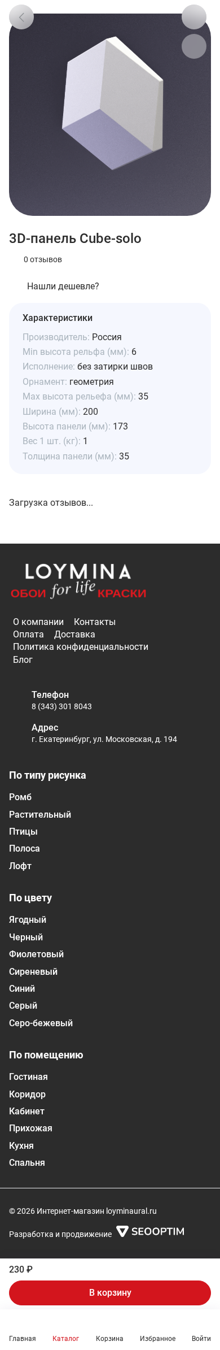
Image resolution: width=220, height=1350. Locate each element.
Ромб (20, 797)
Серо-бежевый (41, 1023)
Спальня (27, 1162)
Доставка (74, 634)
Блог (23, 659)
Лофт (20, 866)
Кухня (21, 1145)
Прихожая (30, 1128)
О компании (38, 622)
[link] (21, 17)
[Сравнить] (194, 46)
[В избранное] (194, 17)
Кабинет (27, 1111)
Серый (23, 1005)
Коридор (27, 1094)
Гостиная (28, 1076)
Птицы (23, 831)
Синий (22, 988)
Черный (26, 937)
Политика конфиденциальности (80, 646)
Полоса (24, 848)
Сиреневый (33, 971)
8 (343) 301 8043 (62, 706)
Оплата (28, 634)
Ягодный (27, 919)
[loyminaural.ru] (78, 582)
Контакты (95, 622)
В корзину (110, 1292)
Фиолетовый (36, 954)
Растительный (40, 814)
